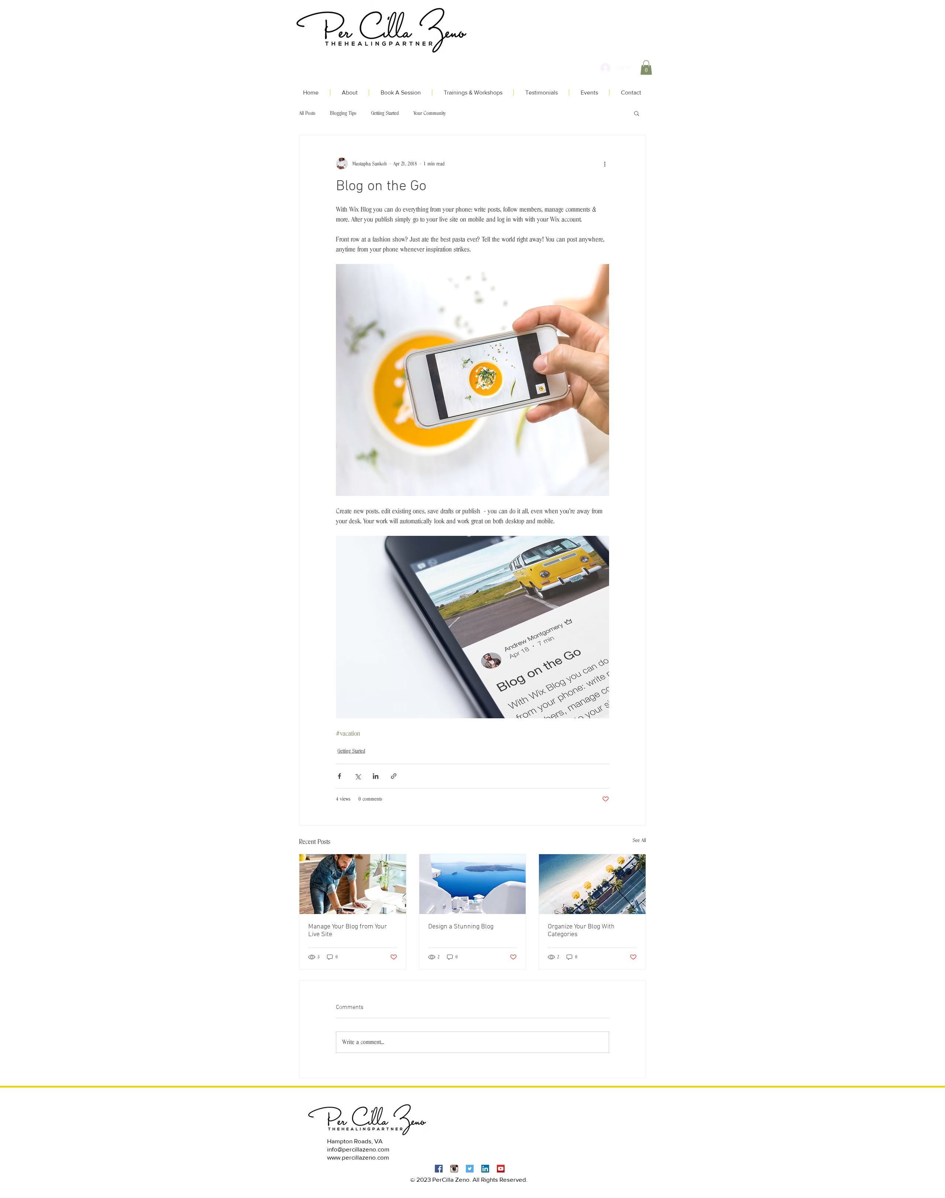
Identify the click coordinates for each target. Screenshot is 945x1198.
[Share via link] (393, 776)
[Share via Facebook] (339, 776)
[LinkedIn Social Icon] (485, 1169)
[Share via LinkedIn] (375, 776)
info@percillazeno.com (358, 1149)
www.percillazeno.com (358, 1157)
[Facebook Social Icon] (439, 1169)
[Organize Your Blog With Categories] (592, 884)
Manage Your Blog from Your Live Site (347, 930)
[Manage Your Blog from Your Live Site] (352, 884)
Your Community (429, 113)
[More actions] (604, 163)
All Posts (307, 113)
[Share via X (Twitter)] (357, 776)
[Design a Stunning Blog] (472, 884)
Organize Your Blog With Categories (581, 930)
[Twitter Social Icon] (470, 1169)
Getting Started (385, 113)
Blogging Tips (343, 113)
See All (639, 840)
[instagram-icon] (454, 1169)
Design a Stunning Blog (461, 927)
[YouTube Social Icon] (501, 1169)
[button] (646, 67)
